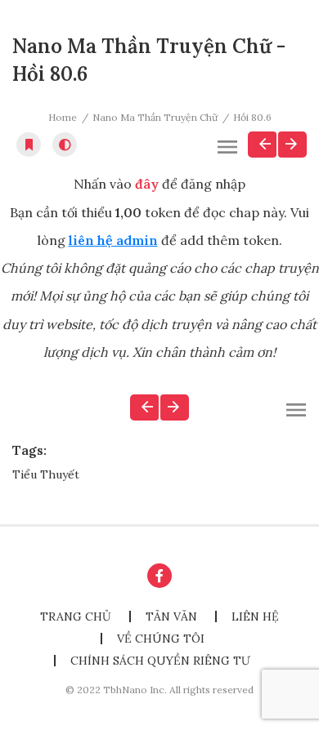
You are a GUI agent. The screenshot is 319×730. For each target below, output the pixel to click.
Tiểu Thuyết (45, 474)
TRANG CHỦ (75, 616)
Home (62, 117)
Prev (262, 144)
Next (292, 144)
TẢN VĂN (171, 616)
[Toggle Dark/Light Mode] (64, 144)
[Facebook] (159, 575)
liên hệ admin (113, 240)
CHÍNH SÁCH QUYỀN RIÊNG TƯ (160, 660)
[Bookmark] (28, 144)
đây (147, 184)
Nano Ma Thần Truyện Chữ (155, 117)
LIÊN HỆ (255, 616)
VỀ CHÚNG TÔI (160, 638)
